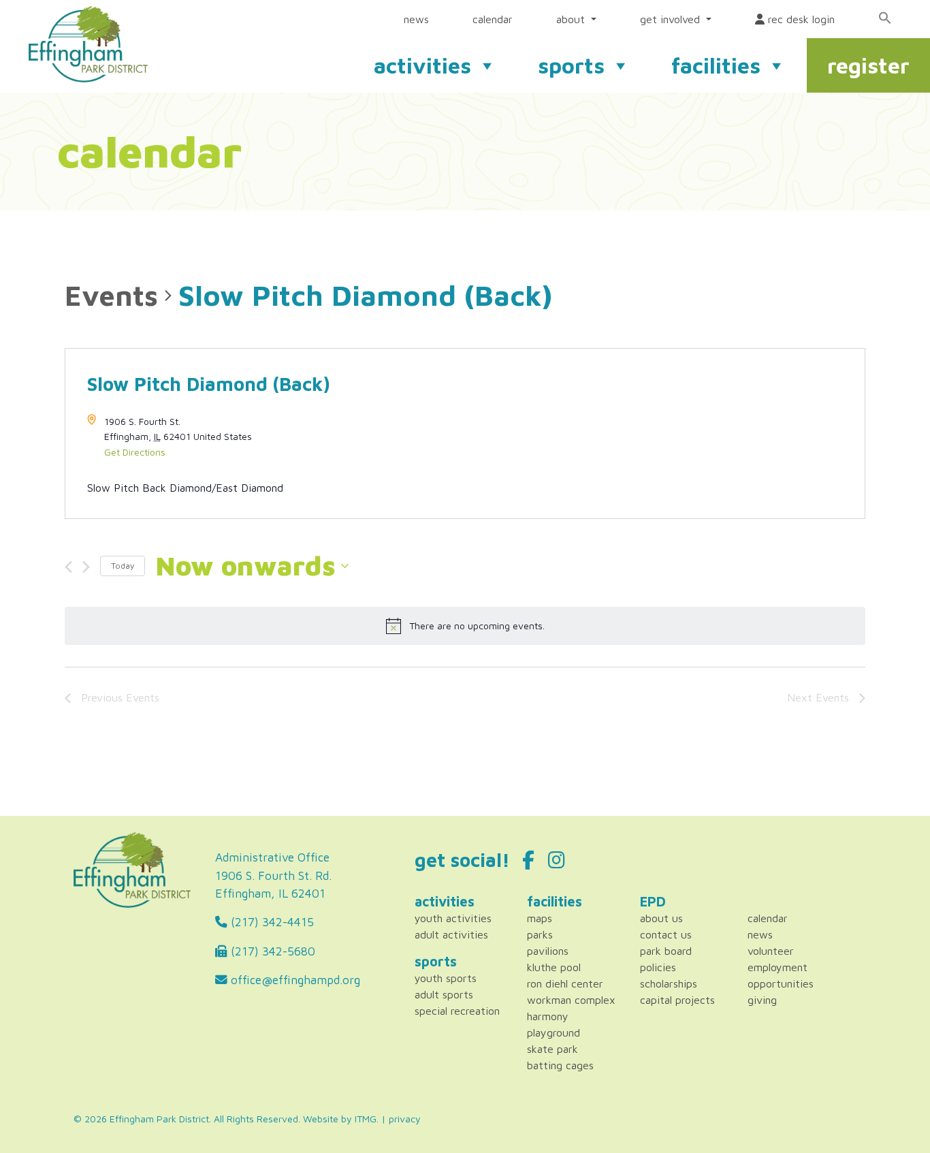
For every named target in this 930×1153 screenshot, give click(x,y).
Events (111, 295)
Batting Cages (560, 1065)
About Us (661, 918)
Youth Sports (446, 978)
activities (422, 65)
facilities (715, 65)
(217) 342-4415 (270, 922)
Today (122, 565)
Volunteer (771, 951)
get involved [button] (671, 19)
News (760, 934)
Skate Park (552, 1049)
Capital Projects (677, 1000)
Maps (539, 918)
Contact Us (666, 934)
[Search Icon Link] (885, 17)
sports (571, 65)
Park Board (666, 951)
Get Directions (134, 452)
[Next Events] (86, 566)
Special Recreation (457, 1011)
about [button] (572, 19)
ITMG (365, 1118)
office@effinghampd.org (293, 980)
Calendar (768, 918)
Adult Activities (451, 934)
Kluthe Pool (554, 967)
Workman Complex (571, 1000)
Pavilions (547, 951)
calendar (492, 19)
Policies (658, 967)
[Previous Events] (68, 566)
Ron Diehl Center (565, 983)
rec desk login (800, 19)
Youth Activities (453, 918)
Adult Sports (444, 994)
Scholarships (668, 983)
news (416, 19)
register (868, 65)
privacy (405, 1118)
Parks (540, 934)
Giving (762, 1000)
